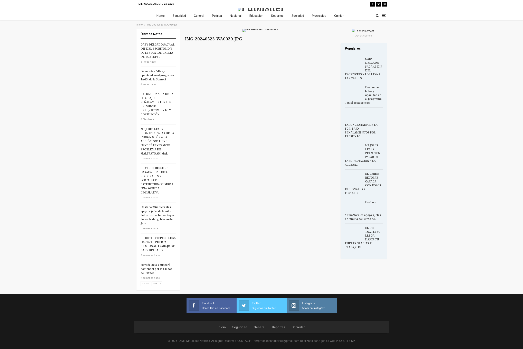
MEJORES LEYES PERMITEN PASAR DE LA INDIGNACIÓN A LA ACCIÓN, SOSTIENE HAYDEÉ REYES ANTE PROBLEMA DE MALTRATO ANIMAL (157, 141)
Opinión (339, 16)
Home (160, 16)
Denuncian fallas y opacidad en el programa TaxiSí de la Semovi (157, 75)
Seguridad (179, 16)
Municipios (319, 16)
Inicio (222, 327)
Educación (256, 16)
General (199, 16)
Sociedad (298, 16)
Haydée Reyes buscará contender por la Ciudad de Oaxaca (156, 269)
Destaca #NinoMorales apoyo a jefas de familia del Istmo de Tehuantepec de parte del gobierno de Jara (158, 215)
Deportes (277, 16)
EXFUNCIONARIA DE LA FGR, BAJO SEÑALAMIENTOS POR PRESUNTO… (361, 130)
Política (217, 16)
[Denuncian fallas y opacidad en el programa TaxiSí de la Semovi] (353, 92)
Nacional (235, 16)
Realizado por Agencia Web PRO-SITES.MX (327, 340)
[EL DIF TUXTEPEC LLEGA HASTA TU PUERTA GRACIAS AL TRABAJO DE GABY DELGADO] (353, 232)
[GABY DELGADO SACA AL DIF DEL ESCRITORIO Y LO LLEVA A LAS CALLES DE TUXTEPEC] (353, 63)
